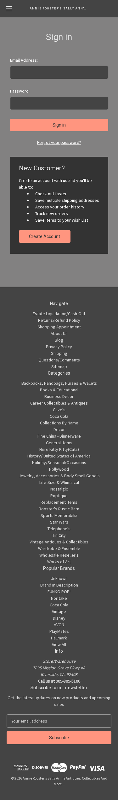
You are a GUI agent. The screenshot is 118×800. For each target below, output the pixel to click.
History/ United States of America (59, 456)
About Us (59, 333)
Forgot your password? (59, 142)
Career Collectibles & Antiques (59, 403)
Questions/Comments (59, 360)
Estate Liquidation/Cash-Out (59, 313)
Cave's (59, 409)
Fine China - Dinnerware (59, 436)
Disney (59, 618)
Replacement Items (59, 502)
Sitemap (59, 366)
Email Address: (24, 60)
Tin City (59, 535)
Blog (59, 340)
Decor (59, 429)
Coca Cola (59, 416)
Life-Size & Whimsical (59, 482)
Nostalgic (59, 489)
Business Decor (59, 396)
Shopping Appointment (59, 327)
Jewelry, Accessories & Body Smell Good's (59, 476)
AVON (59, 624)
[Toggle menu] (8, 8)
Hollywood (59, 469)
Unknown (59, 578)
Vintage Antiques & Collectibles (59, 542)
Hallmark (59, 638)
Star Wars (59, 522)
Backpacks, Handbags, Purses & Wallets (59, 383)
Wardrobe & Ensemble (59, 548)
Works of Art (59, 562)
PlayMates (59, 631)
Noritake (59, 598)
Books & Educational (59, 390)
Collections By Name (59, 423)
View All (59, 644)
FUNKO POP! (59, 591)
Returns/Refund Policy (59, 320)
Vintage (59, 611)
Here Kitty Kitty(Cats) (59, 449)
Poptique (59, 495)
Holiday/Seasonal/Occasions (59, 462)
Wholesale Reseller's (59, 555)
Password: (20, 91)
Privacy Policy (59, 346)
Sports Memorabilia (59, 515)
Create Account (44, 236)
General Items (59, 442)
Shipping (59, 353)
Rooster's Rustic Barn (59, 509)
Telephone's (59, 528)
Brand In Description (59, 585)
